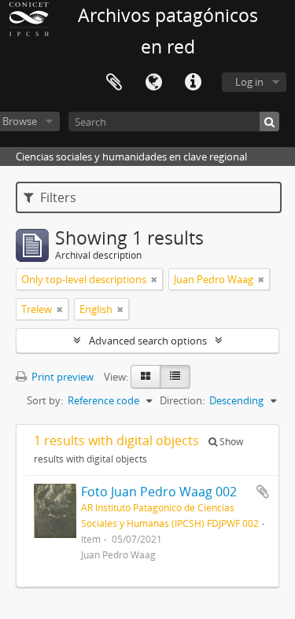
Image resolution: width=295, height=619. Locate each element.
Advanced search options (148, 340)
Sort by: (45, 400)
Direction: (182, 400)
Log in (249, 82)
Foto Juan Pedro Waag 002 (159, 491)
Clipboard (114, 82)
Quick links (192, 82)
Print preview (61, 377)
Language (153, 82)
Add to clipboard (263, 491)
